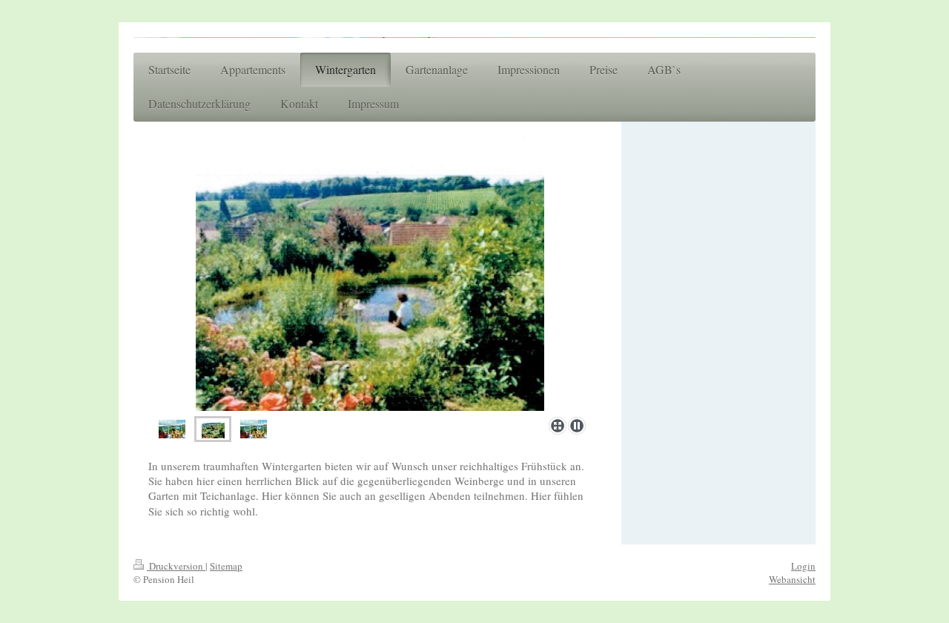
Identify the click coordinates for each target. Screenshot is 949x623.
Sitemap (226, 566)
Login (803, 566)
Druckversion (176, 566)
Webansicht (792, 579)
